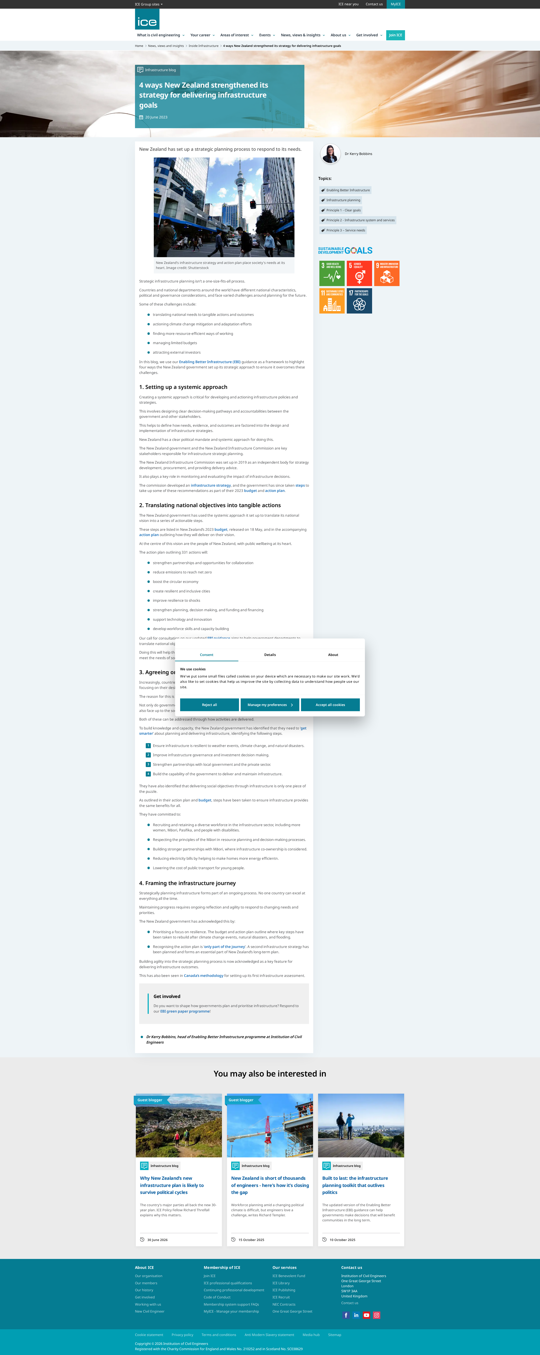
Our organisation (148, 1276)
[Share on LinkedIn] (7, 669)
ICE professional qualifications (228, 1283)
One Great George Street (292, 1311)
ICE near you (349, 4)
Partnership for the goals (359, 301)
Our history (144, 1290)
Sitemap (334, 1334)
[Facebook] (346, 1315)
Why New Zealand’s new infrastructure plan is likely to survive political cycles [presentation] (172, 1185)
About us (338, 35)
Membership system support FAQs (231, 1304)
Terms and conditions (219, 1334)
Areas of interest (234, 35)
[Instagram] (376, 1315)
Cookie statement (149, 1334)
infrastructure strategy (211, 485)
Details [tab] (270, 654)
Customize (270, 705)
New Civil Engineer (150, 1311)
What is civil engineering (158, 35)
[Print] (7, 702)
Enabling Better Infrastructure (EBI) (210, 361)
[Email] (7, 691)
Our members (146, 1283)
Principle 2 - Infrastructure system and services (361, 220)
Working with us (148, 1304)
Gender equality (359, 273)
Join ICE (395, 35)
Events (265, 35)
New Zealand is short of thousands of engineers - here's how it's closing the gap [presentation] (270, 1185)
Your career (200, 35)
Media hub (311, 1334)
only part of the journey (224, 946)
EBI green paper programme (185, 1011)
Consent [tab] (206, 654)
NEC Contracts (284, 1304)
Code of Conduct (217, 1297)
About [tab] (333, 654)
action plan (275, 490)
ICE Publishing (284, 1290)
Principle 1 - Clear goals (344, 210)
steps (300, 485)
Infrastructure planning (343, 200)
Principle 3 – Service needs (346, 230)
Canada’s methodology (203, 975)
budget (250, 490)
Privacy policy (182, 1334)
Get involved (367, 35)
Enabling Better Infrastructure (348, 190)
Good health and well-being (332, 273)
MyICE (396, 4)
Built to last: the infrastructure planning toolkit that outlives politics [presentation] (355, 1185)
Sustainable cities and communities (332, 301)
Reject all (209, 705)
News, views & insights (300, 35)
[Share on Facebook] (7, 658)
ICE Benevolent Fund (289, 1276)
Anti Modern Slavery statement (269, 1334)
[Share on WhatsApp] (7, 680)
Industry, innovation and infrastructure (387, 273)
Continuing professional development (234, 1290)
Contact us (374, 4)
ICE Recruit (281, 1297)
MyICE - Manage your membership (231, 1311)
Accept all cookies (330, 705)
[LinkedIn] (356, 1315)
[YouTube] (366, 1315)
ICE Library (281, 1283)
